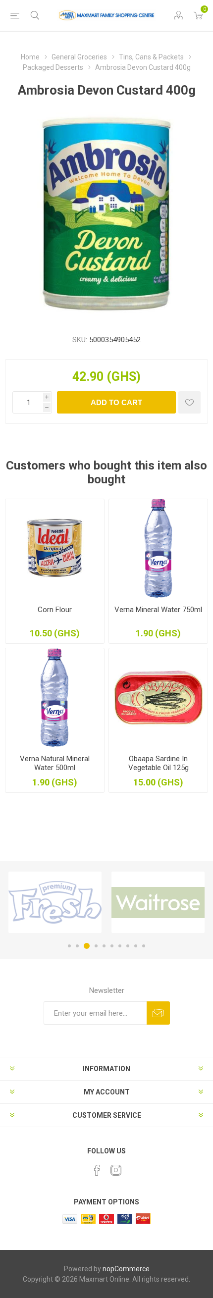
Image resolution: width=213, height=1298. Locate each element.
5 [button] (104, 945)
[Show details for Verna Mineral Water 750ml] (158, 548)
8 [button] (127, 945)
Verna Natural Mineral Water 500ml (55, 763)
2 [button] (77, 945)
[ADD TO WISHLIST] (189, 402)
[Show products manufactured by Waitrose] (158, 902)
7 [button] (119, 945)
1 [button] (69, 945)
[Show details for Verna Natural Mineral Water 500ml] (54, 697)
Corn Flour (55, 609)
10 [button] (143, 945)
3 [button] (87, 946)
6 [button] (111, 945)
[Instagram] (116, 1170)
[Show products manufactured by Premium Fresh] (55, 902)
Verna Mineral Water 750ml (158, 609)
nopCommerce (126, 1269)
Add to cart (116, 402)
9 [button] (135, 945)
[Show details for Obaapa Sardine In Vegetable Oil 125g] (158, 697)
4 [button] (96, 945)
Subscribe (158, 1013)
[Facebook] (97, 1170)
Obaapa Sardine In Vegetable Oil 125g (158, 763)
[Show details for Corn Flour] (54, 548)
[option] (54, 902)
